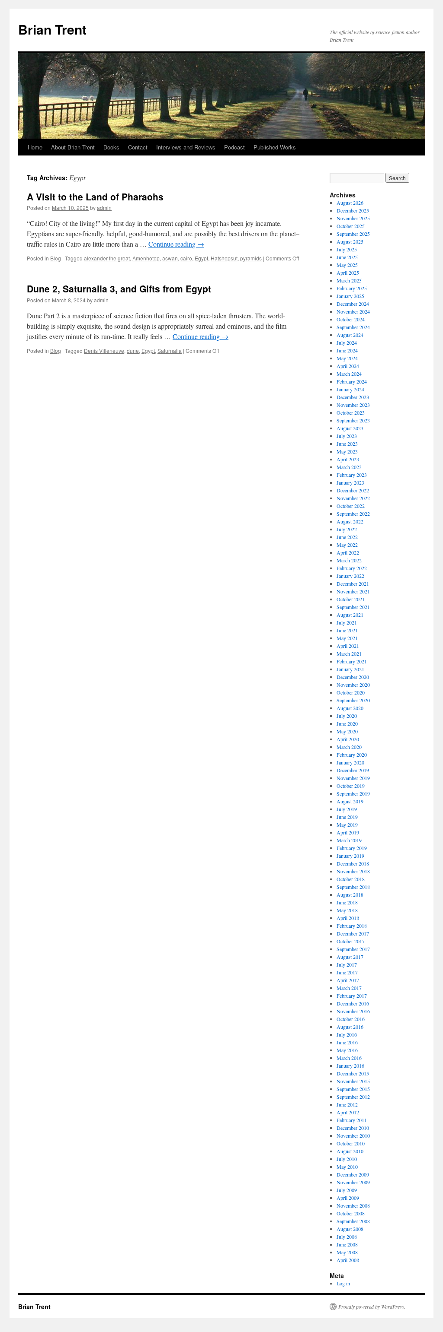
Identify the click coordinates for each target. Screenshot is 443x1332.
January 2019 (350, 855)
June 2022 (347, 536)
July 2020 (347, 715)
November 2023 (353, 404)
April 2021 (348, 645)
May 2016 (347, 1050)
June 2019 (347, 816)
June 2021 (347, 630)
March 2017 (349, 987)
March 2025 (349, 280)
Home (35, 147)
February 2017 (352, 995)
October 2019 (351, 785)
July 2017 (347, 964)
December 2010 (353, 1127)
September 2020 (353, 700)
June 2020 (347, 723)
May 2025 (347, 264)
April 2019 (348, 832)
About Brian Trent (73, 147)
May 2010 (347, 1166)
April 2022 (348, 552)
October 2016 (351, 1018)
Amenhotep (146, 258)
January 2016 (350, 1065)
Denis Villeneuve (104, 350)
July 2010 (347, 1158)
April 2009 (348, 1197)
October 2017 (351, 941)
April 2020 (348, 739)
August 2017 (350, 956)
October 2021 (351, 599)
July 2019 (347, 809)
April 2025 (348, 272)
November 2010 (353, 1135)
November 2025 (353, 218)
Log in (343, 1283)
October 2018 (351, 878)
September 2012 (353, 1096)
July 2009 (347, 1189)
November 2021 (353, 591)
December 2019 (353, 770)
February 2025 (352, 288)
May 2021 (347, 637)
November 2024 (353, 311)
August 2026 (350, 202)
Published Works (275, 147)
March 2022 (349, 560)
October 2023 (351, 412)
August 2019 (350, 801)
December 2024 (353, 303)
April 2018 (348, 917)
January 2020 (350, 762)
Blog (55, 258)
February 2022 (352, 568)
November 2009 (353, 1182)
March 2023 (349, 466)
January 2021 (350, 669)
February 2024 (352, 381)
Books (111, 147)
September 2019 (353, 793)
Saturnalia (169, 350)
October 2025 (351, 225)
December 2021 (353, 583)
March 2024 (349, 373)
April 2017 (348, 980)
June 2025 (347, 257)
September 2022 (353, 513)
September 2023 (353, 420)
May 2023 (347, 451)
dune (133, 350)
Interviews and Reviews (185, 147)
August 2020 (350, 707)
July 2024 (347, 342)
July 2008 (347, 1236)
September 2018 (353, 886)
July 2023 (347, 435)
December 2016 (353, 1003)
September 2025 (353, 233)
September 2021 (353, 606)
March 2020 (349, 746)
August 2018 (350, 894)
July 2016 (347, 1034)
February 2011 (352, 1119)
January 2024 (350, 389)
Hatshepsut (224, 258)
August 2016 (350, 1026)
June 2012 (347, 1104)
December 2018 (353, 863)
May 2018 (347, 910)
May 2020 (347, 731)
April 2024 (348, 365)
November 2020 (353, 684)
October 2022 (351, 505)
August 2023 (350, 428)
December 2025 (353, 210)
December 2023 (353, 396)
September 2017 (353, 948)
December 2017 (353, 933)
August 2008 (350, 1228)
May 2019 (347, 824)
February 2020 (352, 754)
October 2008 (351, 1213)
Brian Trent (52, 29)
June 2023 (347, 443)
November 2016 (353, 1011)
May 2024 (347, 358)
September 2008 (353, 1221)
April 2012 (348, 1112)
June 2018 (347, 902)
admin (104, 207)
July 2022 (347, 529)
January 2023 (350, 482)
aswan (170, 258)
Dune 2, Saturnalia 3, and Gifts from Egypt (119, 288)
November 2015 (353, 1081)
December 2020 (353, 676)
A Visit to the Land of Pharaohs (95, 196)
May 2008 (347, 1252)
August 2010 (350, 1151)
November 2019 (353, 777)
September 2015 (353, 1088)
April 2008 (348, 1259)
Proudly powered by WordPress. (371, 1306)
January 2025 (350, 295)
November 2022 (353, 498)
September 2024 (353, 326)
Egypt (201, 258)
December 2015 (353, 1073)
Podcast (234, 147)
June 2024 (347, 350)
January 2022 (350, 575)
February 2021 (352, 661)
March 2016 (349, 1057)
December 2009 (353, 1174)
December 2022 (353, 490)
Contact (138, 147)
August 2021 (350, 614)
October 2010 (351, 1143)
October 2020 (351, 692)
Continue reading (176, 243)
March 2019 (349, 840)
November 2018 (353, 871)
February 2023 (352, 474)
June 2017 (347, 972)
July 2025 (347, 249)
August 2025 (350, 241)
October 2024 (351, 319)
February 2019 (352, 847)
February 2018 (352, 925)
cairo (186, 258)
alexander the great (107, 258)
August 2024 (350, 334)
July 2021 (347, 622)
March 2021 (349, 653)
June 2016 (347, 1042)
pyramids (251, 258)
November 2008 (353, 1205)
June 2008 (347, 1244)
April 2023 (348, 459)
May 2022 (347, 544)
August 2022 (350, 521)
